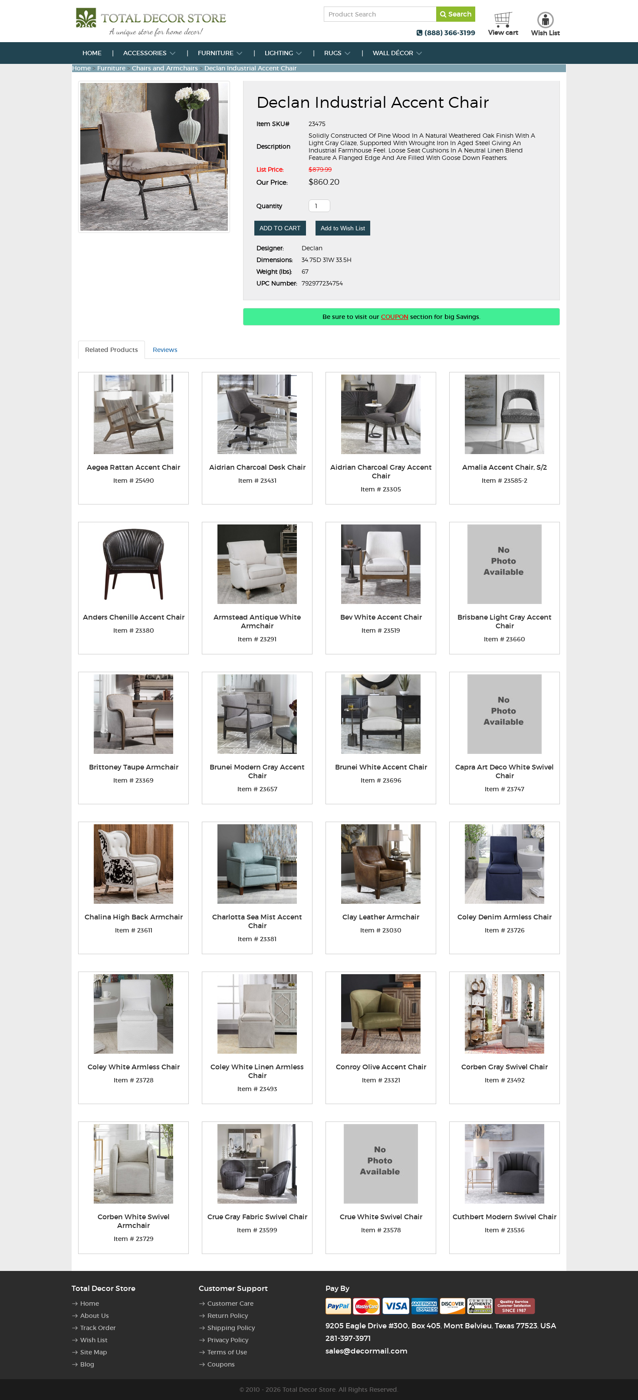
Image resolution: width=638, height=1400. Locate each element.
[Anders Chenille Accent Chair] (133, 564)
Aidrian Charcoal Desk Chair (257, 467)
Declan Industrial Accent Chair (250, 68)
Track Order (98, 1328)
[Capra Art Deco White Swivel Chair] (504, 714)
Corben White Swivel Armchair (134, 1221)
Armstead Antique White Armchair (257, 621)
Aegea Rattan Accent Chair (133, 467)
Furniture (216, 53)
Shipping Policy (231, 1328)
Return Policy (227, 1316)
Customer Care (230, 1303)
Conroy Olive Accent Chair (381, 1066)
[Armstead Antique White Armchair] (257, 564)
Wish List (94, 1340)
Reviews (165, 350)
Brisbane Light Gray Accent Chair (504, 621)
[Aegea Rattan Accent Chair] (133, 414)
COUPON (394, 317)
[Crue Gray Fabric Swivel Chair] (257, 1164)
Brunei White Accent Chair (381, 767)
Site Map (93, 1352)
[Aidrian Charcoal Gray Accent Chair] (381, 414)
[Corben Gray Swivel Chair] (504, 1014)
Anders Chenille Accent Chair (133, 617)
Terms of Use (227, 1352)
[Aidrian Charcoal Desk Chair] (257, 414)
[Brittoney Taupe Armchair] (133, 714)
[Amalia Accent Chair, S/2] (504, 414)
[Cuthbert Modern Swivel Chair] (504, 1164)
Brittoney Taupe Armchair (133, 767)
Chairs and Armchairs (165, 68)
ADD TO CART (280, 228)
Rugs (333, 53)
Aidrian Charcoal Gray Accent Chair (381, 471)
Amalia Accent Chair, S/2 (504, 467)
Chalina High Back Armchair (134, 916)
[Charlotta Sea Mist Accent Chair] (257, 864)
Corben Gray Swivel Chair (504, 1066)
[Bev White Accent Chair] (381, 564)
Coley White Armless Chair (134, 1066)
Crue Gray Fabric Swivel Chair (257, 1216)
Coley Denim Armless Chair (504, 916)
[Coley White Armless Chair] (133, 1014)
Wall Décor (394, 53)
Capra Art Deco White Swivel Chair (504, 771)
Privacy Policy (227, 1340)
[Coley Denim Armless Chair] (504, 864)
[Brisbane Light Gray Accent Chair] (504, 564)
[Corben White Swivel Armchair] (133, 1164)
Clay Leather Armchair (380, 916)
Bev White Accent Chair (381, 617)
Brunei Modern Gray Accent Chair (257, 771)
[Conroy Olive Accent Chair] (381, 1014)
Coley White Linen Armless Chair (257, 1071)
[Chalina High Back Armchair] (133, 864)
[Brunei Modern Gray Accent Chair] (257, 714)
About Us (94, 1316)
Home (92, 53)
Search (459, 14)
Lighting (280, 53)
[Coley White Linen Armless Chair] (257, 1014)
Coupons (221, 1364)
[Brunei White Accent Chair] (381, 714)
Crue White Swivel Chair (381, 1216)
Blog (87, 1364)
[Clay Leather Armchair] (381, 864)
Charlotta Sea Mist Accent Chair (257, 921)
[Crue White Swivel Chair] (381, 1164)
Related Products (111, 350)
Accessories (145, 53)
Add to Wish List (343, 228)
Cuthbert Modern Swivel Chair (504, 1216)
